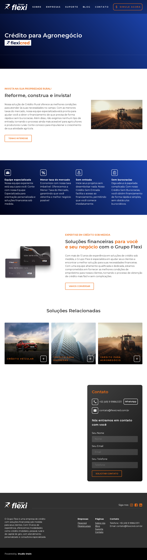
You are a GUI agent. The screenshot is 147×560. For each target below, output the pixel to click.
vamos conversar (79, 286)
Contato (99, 532)
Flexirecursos (84, 526)
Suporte (99, 529)
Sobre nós (100, 523)
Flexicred (82, 523)
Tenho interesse (18, 138)
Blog (97, 526)
